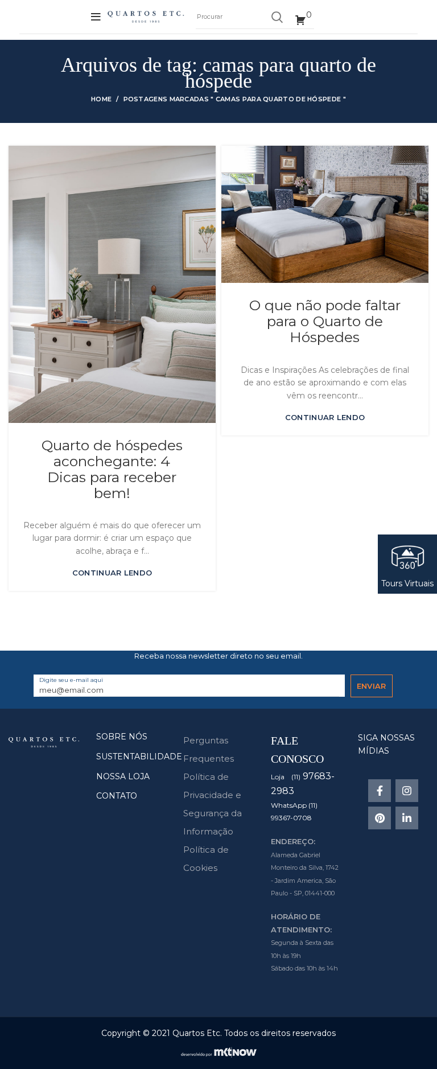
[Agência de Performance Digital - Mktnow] (219, 1051)
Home (101, 99)
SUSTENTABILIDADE (139, 756)
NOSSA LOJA (123, 776)
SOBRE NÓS (121, 736)
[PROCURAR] (276, 17)
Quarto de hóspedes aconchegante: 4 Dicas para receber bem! (112, 469)
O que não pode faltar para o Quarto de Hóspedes (325, 321)
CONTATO (116, 796)
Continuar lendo (112, 573)
